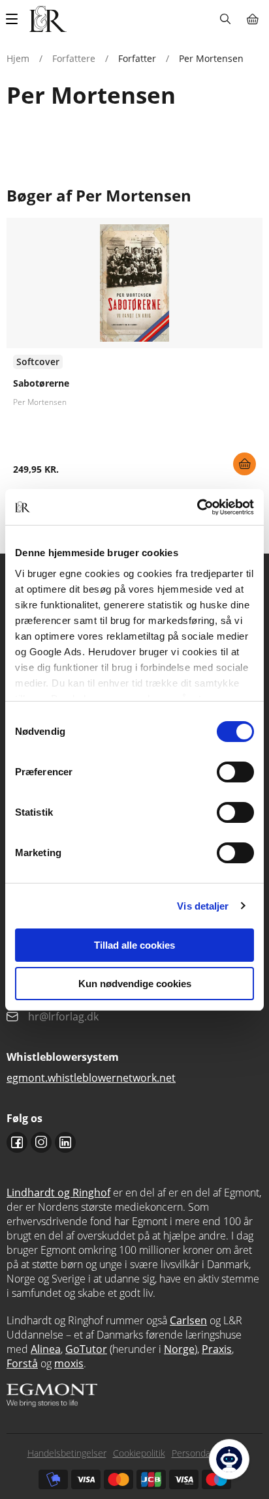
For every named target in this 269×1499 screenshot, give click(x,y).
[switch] (235, 772)
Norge (179, 1349)
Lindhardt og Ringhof (58, 1192)
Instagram (41, 1142)
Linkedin (65, 1142)
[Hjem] (48, 19)
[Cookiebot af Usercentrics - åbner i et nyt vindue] (197, 507)
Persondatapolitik (207, 1453)
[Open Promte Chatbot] (229, 1459)
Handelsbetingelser (66, 1453)
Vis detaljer (203, 906)
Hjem (18, 58)
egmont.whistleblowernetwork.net (91, 1078)
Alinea (46, 1349)
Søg (225, 19)
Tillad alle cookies (134, 945)
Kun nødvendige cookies (134, 983)
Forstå (22, 1363)
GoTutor (86, 1349)
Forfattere (73, 58)
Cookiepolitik (139, 1453)
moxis (69, 1363)
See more (134, 351)
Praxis (217, 1349)
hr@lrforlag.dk (63, 1016)
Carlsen (188, 1320)
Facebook (17, 1142)
